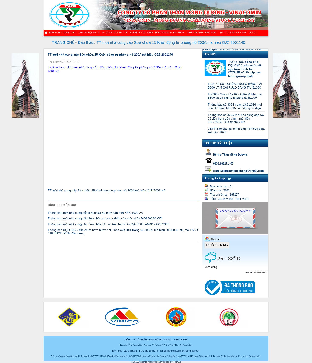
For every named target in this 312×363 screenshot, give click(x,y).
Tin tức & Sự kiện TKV (233, 32)
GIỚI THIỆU (70, 32)
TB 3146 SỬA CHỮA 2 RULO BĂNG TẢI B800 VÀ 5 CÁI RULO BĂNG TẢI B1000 (235, 85)
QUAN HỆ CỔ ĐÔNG (141, 32)
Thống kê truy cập (218, 178)
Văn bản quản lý (89, 32)
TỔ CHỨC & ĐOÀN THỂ (115, 32)
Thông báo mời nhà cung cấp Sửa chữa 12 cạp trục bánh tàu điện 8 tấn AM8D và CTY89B (108, 224)
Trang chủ (55, 32)
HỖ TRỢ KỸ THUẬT (218, 143)
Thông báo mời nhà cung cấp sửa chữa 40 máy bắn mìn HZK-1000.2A (95, 212)
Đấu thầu (85, 42)
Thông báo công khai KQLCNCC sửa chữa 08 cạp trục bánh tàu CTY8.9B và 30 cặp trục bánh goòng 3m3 (245, 69)
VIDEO (252, 32)
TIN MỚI (210, 54)
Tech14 (177, 361)
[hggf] (25, 117)
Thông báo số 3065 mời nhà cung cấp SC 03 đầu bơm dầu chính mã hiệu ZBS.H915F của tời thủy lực (236, 118)
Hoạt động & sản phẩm (169, 32)
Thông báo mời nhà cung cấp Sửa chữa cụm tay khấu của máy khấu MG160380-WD (105, 218)
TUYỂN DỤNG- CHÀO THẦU (202, 32)
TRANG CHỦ (63, 42)
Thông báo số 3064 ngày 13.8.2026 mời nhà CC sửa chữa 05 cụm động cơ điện (235, 106)
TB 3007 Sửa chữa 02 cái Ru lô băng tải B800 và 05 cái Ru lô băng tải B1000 (235, 96)
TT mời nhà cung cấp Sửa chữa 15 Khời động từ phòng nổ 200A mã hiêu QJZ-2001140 (171, 42)
